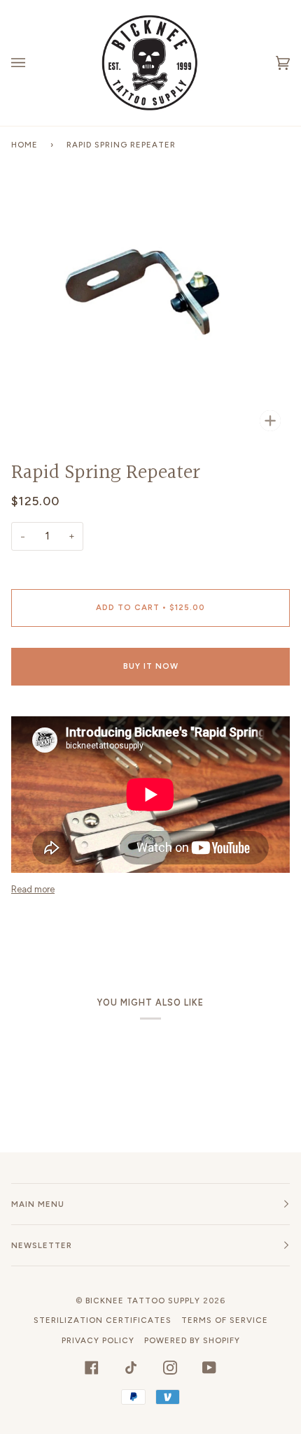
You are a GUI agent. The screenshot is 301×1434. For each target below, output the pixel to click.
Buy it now (150, 666)
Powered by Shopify (192, 1340)
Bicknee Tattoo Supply (142, 1300)
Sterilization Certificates (103, 1320)
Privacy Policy (98, 1340)
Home (24, 145)
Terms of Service (224, 1320)
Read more (33, 889)
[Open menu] (32, 63)
